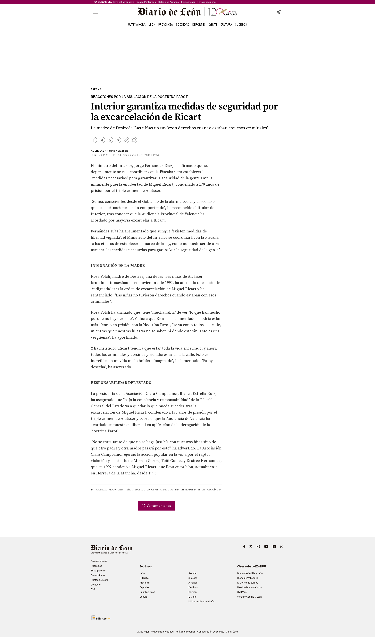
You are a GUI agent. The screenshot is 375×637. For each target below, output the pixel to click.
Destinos (193, 587)
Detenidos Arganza (168, 1)
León (152, 24)
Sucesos (241, 24)
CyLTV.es (241, 592)
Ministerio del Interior (190, 489)
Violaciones (116, 489)
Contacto (96, 584)
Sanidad (192, 573)
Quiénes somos (99, 561)
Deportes (199, 24)
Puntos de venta (99, 580)
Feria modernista (206, 1)
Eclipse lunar (188, 1)
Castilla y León (147, 592)
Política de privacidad (162, 631)
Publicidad (96, 566)
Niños (129, 489)
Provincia (165, 24)
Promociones (98, 575)
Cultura (226, 24)
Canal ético (232, 631)
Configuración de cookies (210, 631)
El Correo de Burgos (247, 582)
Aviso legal (143, 631)
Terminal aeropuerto (123, 1)
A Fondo (192, 582)
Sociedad (182, 24)
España (96, 89)
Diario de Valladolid (247, 578)
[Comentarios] (134, 140)
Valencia (101, 489)
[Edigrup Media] (100, 617)
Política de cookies (185, 631)
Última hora (137, 24)
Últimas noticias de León (201, 601)
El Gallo (192, 596)
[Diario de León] (187, 11)
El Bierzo (144, 578)
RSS (93, 589)
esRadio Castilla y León (249, 596)
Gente (213, 24)
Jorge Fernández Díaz (160, 489)
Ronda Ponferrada (146, 1)
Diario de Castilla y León (250, 573)
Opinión (192, 592)
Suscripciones (98, 570)
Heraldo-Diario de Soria (249, 587)
